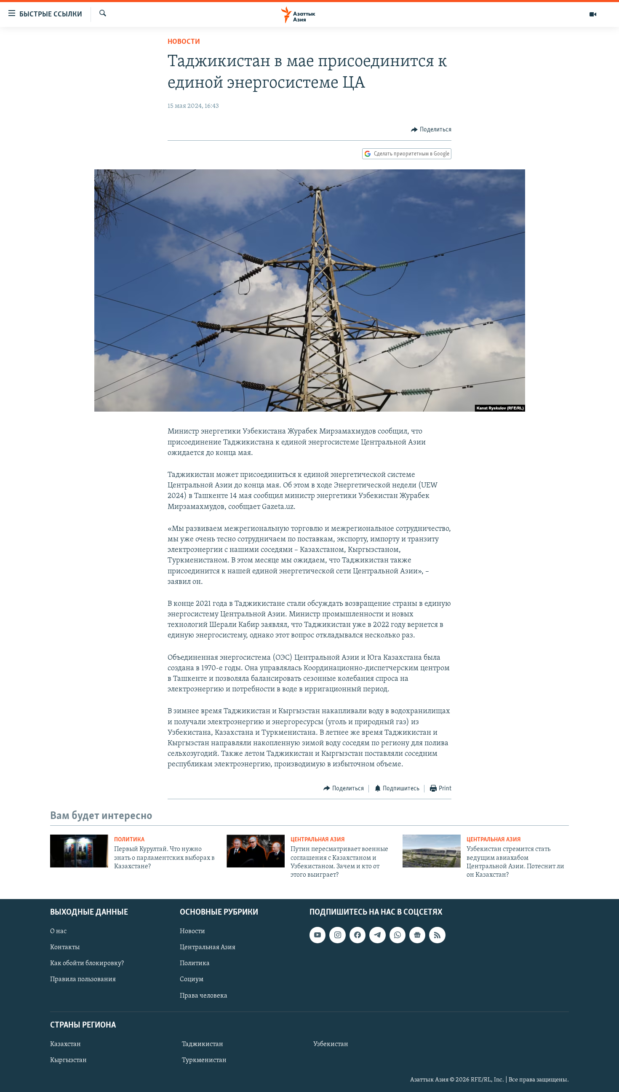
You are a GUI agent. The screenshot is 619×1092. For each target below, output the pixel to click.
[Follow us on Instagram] (337, 935)
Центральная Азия (318, 840)
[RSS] (437, 935)
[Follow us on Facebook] (358, 935)
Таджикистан (202, 1044)
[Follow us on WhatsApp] (398, 935)
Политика (129, 840)
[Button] (431, 129)
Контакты (65, 947)
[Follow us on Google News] (417, 935)
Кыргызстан (68, 1060)
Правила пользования (83, 979)
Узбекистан (330, 1044)
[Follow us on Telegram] (377, 935)
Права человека (203, 995)
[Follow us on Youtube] (318, 935)
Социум (191, 979)
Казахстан (65, 1044)
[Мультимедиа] (593, 14)
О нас (58, 931)
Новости (184, 42)
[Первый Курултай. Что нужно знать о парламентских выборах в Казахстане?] (79, 851)
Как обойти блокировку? (87, 963)
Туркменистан (204, 1060)
